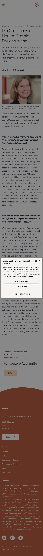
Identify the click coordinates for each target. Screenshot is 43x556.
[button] (21, 293)
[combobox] (36, 261)
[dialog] (21, 278)
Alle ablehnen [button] (21, 287)
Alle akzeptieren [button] (21, 281)
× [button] (39, 260)
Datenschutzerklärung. (26, 276)
